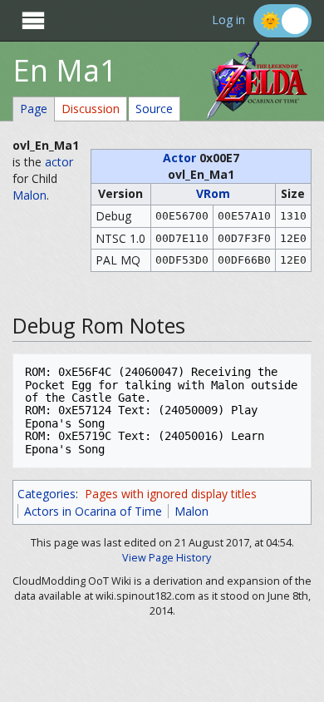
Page (33, 108)
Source (154, 108)
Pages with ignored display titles (171, 494)
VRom (213, 193)
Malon (29, 195)
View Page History (166, 558)
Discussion (90, 108)
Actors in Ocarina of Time (93, 511)
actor (59, 162)
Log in (228, 20)
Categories (46, 494)
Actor (179, 158)
